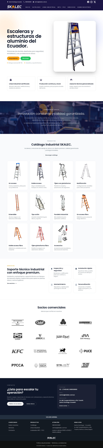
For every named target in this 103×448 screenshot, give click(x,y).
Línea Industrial (35, 428)
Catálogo (36, 7)
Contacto (12, 430)
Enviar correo (64, 406)
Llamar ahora (30, 404)
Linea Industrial (49, 7)
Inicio (27, 7)
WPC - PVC (62, 7)
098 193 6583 (56, 425)
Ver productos (13, 58)
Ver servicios (12, 283)
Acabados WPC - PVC (37, 430)
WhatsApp (25, 58)
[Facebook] (88, 2)
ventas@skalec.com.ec (41, 2)
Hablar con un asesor (15, 404)
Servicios (71, 7)
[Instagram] (91, 2)
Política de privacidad (43, 443)
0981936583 (28, 2)
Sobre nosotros (84, 7)
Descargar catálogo (51, 155)
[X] (94, 2)
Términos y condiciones (59, 443)
